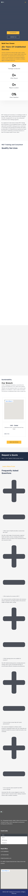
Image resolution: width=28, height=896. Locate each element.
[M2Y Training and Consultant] (2, 2)
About (3, 837)
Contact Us (4, 842)
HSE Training (4, 840)
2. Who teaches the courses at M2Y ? (11, 596)
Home (3, 835)
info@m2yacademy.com (6, 858)
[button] (14, 506)
